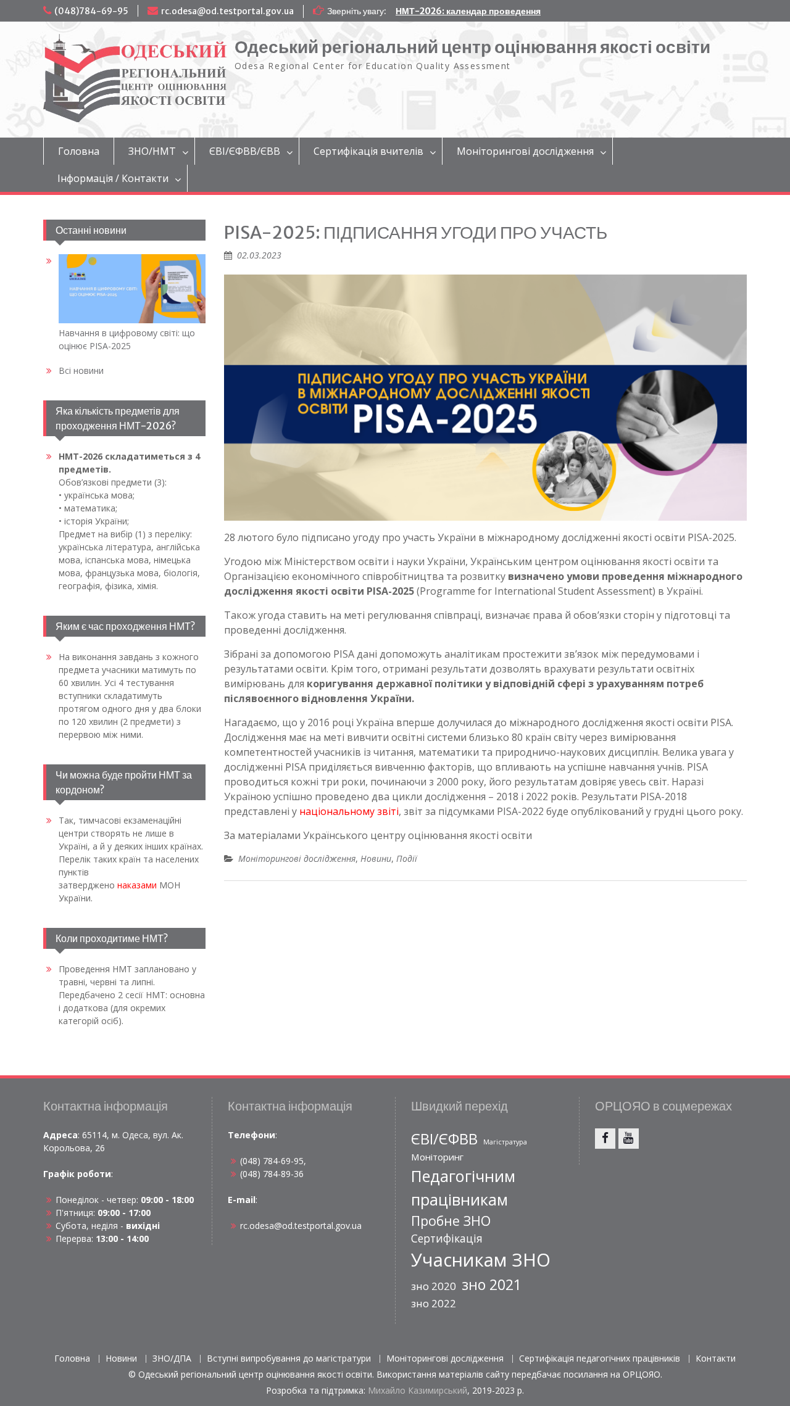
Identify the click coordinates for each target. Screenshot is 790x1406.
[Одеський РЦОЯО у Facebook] (605, 1138)
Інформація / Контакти (112, 178)
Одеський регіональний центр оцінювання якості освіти (472, 47)
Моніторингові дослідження (525, 151)
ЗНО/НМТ (152, 151)
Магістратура (505, 1142)
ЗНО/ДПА (171, 1359)
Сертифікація (447, 1238)
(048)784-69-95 (91, 11)
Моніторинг (437, 1157)
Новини (375, 858)
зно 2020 (433, 1286)
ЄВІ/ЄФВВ (444, 1139)
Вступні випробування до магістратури (289, 1359)
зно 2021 (492, 1284)
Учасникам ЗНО (481, 1259)
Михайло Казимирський (417, 1390)
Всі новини (81, 370)
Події (406, 858)
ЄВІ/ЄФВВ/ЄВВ (244, 151)
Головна (78, 151)
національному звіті (349, 811)
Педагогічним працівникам (463, 1187)
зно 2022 (433, 1303)
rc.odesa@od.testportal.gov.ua (227, 11)
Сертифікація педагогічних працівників (599, 1359)
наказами (137, 885)
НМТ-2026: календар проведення (468, 11)
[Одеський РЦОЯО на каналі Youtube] (628, 1138)
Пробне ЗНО (451, 1221)
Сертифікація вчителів (368, 151)
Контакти (716, 1359)
